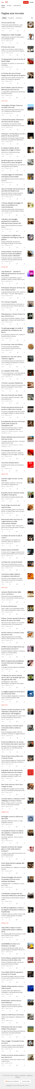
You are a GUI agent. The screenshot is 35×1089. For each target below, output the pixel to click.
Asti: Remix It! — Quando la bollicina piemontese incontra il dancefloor (12, 273)
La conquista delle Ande (10, 371)
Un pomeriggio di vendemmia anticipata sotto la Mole (12, 176)
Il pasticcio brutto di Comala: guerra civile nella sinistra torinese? (11, 849)
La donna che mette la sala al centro (11, 537)
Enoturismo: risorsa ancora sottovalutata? (11, 1001)
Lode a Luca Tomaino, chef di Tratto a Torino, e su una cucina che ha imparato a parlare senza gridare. (13, 50)
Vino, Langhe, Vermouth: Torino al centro (12, 1042)
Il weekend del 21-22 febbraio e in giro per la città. (12, 884)
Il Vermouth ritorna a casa (10, 450)
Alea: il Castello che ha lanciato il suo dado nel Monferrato (13, 190)
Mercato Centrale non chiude (12, 395)
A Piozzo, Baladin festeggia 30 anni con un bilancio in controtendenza (12, 205)
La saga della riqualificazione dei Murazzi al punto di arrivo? (13, 92)
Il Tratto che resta (8, 47)
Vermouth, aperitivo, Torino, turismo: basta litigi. (12, 837)
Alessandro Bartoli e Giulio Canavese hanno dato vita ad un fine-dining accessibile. (12, 194)
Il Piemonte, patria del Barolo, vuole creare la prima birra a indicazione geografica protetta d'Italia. (11, 25)
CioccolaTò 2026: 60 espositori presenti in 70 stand (12, 973)
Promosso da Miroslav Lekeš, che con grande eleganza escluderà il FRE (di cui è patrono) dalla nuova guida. (13, 949)
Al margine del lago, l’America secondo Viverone (12, 106)
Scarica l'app (25, 1081)
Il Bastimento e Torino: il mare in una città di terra (13, 315)
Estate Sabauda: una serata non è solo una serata (13, 438)
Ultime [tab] (4, 18)
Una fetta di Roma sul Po (10, 463)
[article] (17, 27)
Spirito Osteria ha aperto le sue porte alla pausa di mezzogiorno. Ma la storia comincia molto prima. (13, 386)
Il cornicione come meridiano (12, 344)
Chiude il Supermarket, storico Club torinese (12, 987)
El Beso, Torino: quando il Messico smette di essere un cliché (13, 619)
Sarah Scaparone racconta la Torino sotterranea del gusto (11, 161)
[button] (3, 5)
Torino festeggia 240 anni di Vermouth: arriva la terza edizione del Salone (11, 879)
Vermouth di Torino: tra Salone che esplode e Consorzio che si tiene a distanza (12, 833)
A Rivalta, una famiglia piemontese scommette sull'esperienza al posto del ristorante (11, 221)
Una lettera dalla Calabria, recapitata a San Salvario (10, 575)
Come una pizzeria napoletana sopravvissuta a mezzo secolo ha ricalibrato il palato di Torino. (10, 347)
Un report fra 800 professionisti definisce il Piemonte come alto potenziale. (13, 1032)
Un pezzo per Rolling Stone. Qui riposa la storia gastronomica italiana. (13, 165)
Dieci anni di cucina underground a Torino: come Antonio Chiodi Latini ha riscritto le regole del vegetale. (12, 597)
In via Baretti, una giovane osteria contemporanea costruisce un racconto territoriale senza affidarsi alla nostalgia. (13, 124)
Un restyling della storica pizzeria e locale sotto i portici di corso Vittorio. (13, 934)
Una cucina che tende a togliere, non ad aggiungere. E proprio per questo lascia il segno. (13, 319)
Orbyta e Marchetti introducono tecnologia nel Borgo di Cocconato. (11, 242)
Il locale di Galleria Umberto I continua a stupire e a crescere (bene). (13, 651)
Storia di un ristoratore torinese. (10, 152)
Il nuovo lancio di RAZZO (10, 550)
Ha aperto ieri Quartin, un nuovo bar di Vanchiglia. (12, 64)
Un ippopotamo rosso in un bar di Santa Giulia (13, 60)
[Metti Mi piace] (2, 215)
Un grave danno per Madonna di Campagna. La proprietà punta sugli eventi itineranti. (11, 991)
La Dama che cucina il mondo (11, 562)
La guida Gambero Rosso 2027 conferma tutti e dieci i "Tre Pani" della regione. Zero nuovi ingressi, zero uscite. (13, 292)
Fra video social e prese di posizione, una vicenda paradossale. (13, 854)
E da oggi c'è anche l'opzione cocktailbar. (13, 667)
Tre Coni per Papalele (9, 302)
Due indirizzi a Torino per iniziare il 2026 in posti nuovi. (13, 1060)
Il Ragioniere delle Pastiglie (11, 35)
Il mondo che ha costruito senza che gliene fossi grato (12, 494)
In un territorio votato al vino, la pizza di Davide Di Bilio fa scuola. (13, 335)
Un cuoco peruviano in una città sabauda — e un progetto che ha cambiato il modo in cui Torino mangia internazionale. (13, 374)
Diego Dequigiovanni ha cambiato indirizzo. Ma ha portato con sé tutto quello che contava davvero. (12, 637)
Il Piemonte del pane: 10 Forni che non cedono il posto (13, 289)
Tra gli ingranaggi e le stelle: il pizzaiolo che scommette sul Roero (12, 330)
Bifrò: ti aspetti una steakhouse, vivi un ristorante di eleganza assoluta (12, 663)
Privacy (17, 1075)
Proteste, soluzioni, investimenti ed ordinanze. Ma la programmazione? (11, 258)
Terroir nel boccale (8, 23)
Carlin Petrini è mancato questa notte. (12, 497)
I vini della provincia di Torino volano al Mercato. (12, 179)
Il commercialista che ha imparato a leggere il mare (11, 149)
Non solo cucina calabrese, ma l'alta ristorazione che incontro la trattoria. (12, 579)
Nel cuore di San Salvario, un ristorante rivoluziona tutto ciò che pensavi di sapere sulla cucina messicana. (12, 623)
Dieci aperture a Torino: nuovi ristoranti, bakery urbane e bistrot (12, 728)
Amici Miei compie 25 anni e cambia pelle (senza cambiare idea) (12, 930)
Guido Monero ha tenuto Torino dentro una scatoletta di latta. (12, 38)
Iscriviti (26, 2)
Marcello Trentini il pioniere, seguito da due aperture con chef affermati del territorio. (12, 747)
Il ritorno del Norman (9, 606)
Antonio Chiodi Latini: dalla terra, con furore (11, 593)
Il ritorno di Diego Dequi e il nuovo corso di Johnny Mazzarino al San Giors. (13, 716)
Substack (8, 1085)
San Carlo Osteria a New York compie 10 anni (12, 785)
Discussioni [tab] (19, 18)
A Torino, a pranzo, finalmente (12, 383)
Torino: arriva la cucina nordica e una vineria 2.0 (13, 1056)
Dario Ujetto (10, 28)
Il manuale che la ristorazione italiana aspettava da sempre (12, 771)
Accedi (31, 2)
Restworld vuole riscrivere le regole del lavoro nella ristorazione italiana (11, 521)
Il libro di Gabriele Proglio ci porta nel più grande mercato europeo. (12, 963)
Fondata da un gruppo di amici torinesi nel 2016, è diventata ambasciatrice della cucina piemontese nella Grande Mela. (13, 789)
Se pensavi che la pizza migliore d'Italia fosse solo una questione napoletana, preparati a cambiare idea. (12, 138)
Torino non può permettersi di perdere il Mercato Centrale (12, 408)
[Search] (32, 18)
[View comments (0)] (10, 43)
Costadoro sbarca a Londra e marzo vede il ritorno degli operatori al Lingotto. (13, 914)
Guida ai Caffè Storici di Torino (12, 1015)
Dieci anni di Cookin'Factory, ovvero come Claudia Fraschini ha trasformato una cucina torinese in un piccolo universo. (12, 565)
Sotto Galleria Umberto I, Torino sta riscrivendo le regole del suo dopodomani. (11, 483)
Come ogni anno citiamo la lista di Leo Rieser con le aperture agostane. (12, 78)
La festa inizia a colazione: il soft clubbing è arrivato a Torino (13, 800)
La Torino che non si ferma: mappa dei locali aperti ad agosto (13, 74)
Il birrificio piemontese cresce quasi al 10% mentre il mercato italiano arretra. (12, 210)
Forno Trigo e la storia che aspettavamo (10, 506)
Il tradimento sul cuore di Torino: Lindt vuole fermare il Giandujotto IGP (13, 423)
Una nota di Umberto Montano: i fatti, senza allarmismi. (12, 398)
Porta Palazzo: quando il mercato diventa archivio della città (13, 959)
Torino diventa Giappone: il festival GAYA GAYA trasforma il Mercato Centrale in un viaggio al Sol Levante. (13, 761)
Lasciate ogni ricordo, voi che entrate (12, 480)
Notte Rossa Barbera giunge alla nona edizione (12, 864)
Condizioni (23, 1075)
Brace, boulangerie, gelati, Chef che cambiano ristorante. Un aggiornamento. (13, 732)
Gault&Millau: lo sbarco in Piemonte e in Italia (10, 945)
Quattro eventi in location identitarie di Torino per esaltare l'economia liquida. (12, 1046)
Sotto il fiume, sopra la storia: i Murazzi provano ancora (12, 88)
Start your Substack (13, 1081)
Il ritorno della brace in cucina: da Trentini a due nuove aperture (13, 743)
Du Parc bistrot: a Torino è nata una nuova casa (12, 634)
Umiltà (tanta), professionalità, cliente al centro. (13, 898)
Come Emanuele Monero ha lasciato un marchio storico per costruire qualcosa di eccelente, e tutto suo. (13, 305)
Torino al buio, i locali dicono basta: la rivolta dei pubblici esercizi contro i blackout (11, 254)
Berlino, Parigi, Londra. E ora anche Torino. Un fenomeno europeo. (11, 803)
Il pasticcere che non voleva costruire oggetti (11, 358)
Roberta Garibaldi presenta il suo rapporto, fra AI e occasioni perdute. (12, 1005)
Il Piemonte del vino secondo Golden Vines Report (11, 1028)
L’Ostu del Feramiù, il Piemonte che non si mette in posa (12, 121)
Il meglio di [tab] (11, 18)
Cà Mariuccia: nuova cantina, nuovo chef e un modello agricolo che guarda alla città (13, 677)
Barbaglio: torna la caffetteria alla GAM (12, 817)
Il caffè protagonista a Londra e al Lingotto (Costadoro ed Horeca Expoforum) (13, 910)
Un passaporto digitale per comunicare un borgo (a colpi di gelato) (12, 237)
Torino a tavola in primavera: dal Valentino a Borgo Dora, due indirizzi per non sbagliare (13, 712)
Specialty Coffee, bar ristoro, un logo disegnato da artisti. (12, 821)
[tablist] (12, 18)
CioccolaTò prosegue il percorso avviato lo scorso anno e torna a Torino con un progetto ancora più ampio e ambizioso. (13, 977)
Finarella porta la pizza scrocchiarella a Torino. (12, 465)
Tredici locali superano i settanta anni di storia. (12, 1017)
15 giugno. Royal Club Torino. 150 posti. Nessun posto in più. (13, 442)
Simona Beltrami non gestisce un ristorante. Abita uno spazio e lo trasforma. (11, 540)
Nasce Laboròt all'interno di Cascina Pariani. (11, 226)
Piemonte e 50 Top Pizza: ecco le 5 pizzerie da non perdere (13, 135)
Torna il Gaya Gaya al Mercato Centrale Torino (12, 757)
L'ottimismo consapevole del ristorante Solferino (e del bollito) (13, 894)
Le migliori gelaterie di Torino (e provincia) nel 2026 (13, 693)
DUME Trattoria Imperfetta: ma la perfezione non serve (12, 648)
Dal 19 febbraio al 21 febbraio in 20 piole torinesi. (13, 868)
